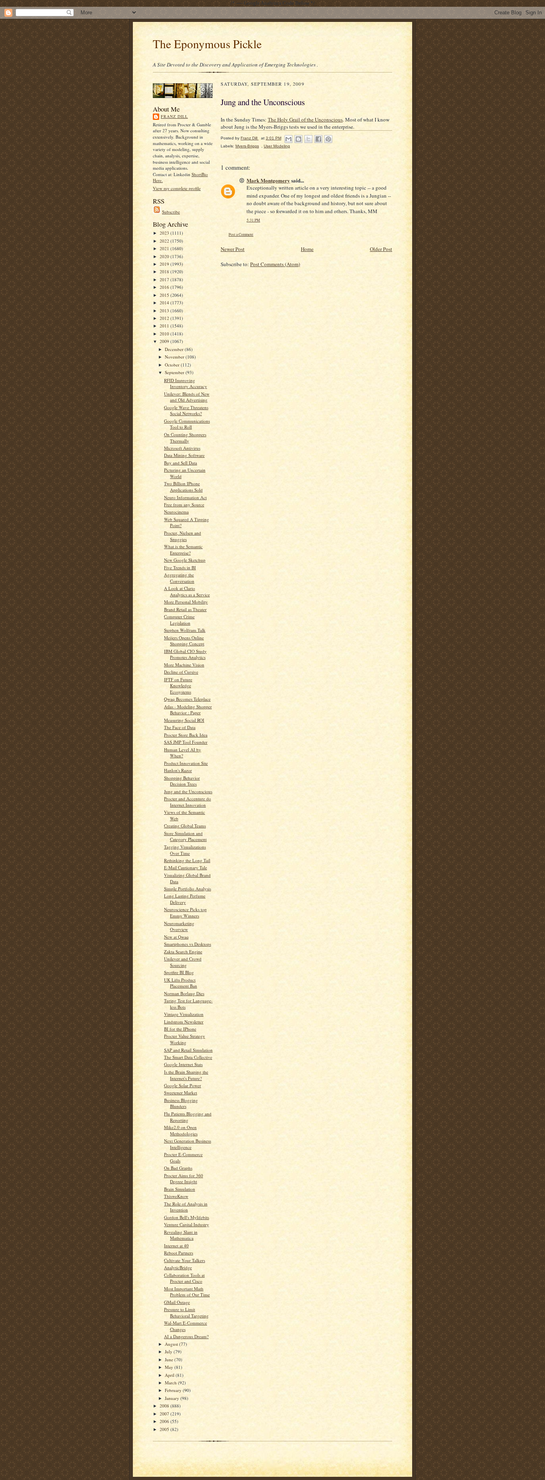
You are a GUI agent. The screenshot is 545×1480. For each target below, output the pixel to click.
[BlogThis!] (298, 139)
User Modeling (277, 146)
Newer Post (233, 249)
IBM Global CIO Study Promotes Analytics (185, 654)
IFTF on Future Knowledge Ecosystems (178, 685)
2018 (165, 271)
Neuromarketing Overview (179, 926)
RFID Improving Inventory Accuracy (185, 383)
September (175, 372)
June (169, 1359)
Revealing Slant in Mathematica (180, 1235)
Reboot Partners (178, 1253)
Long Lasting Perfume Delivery (184, 899)
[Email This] (288, 139)
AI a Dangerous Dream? (186, 1336)
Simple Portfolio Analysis (187, 889)
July (169, 1352)
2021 (165, 248)
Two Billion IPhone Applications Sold (183, 486)
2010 (165, 334)
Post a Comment (241, 234)
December (175, 349)
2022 (165, 241)
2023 (165, 233)
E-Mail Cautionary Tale (185, 867)
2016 (165, 287)
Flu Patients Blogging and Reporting (187, 1117)
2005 (165, 1429)
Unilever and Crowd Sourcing (182, 962)
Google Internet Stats (183, 1064)
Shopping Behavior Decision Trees (182, 781)
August (172, 1344)
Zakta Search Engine (183, 952)
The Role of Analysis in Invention (185, 1207)
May (169, 1367)
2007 (165, 1414)
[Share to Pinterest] (328, 139)
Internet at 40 (176, 1246)
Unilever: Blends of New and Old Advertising (186, 397)
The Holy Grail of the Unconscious (305, 119)
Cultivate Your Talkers (184, 1260)
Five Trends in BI (180, 567)
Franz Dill (174, 116)
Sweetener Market (180, 1093)
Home (307, 249)
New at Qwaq (176, 937)
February (174, 1390)
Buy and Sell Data (180, 463)
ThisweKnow (176, 1196)
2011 (165, 326)
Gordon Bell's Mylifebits (186, 1217)
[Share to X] (308, 139)
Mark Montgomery (268, 180)
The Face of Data (179, 727)
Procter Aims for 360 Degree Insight (183, 1178)
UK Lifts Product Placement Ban (180, 983)
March (171, 1383)
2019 (165, 264)
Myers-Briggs (247, 146)
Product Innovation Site (186, 763)
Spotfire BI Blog (179, 972)
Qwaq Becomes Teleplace (187, 699)
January (172, 1398)
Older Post (381, 249)
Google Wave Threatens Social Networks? (186, 410)
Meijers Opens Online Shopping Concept (184, 641)
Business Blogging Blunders (181, 1103)
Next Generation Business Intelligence (187, 1144)
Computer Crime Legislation (179, 620)
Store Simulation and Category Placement (185, 836)
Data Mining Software (184, 455)
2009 (165, 341)
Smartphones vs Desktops (187, 944)
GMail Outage (177, 1302)
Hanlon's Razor (178, 770)
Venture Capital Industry (186, 1224)
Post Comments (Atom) (275, 264)
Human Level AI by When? (182, 753)
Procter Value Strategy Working (184, 1039)
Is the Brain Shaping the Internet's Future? (186, 1075)
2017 (165, 279)
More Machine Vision (184, 665)
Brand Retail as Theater (185, 609)
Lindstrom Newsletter (183, 1022)
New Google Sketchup (184, 560)
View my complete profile (177, 188)
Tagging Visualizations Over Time (185, 850)
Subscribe (171, 212)
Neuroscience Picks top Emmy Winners (185, 912)
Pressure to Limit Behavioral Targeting (186, 1312)
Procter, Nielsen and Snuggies (182, 536)
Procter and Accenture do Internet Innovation (187, 802)
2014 (165, 303)
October (173, 365)
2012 (165, 318)
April (170, 1375)
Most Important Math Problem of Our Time (187, 1292)
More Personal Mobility (186, 602)
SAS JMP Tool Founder (185, 742)
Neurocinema (176, 512)
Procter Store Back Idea (185, 735)
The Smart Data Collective (188, 1057)
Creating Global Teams (185, 826)
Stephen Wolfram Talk (184, 630)
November (175, 357)
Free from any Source (184, 505)
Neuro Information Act (185, 497)
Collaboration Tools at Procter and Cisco (184, 1278)
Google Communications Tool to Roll (187, 424)
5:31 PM (253, 220)
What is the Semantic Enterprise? (183, 549)
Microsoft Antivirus (182, 448)
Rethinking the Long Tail (187, 860)
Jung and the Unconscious (188, 791)
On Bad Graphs (178, 1168)
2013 (165, 311)
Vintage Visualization (183, 1014)
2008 (165, 1406)
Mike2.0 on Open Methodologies (180, 1130)
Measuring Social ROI (184, 720)
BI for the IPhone (180, 1029)
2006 (165, 1421)
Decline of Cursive (181, 672)
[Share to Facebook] (318, 139)
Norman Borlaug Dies (184, 993)
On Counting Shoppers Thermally (185, 437)
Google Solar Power (182, 1085)
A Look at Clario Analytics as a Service (187, 591)
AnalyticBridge (178, 1267)
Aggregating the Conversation (179, 578)
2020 (165, 256)
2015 (165, 295)
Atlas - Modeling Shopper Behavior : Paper (188, 710)
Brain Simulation (179, 1189)
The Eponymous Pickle (207, 43)
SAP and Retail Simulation (188, 1050)
